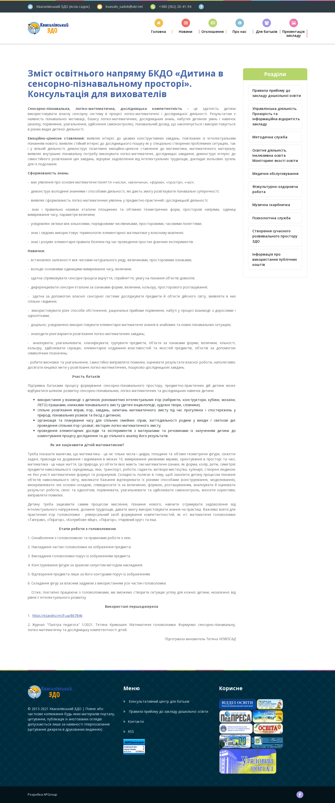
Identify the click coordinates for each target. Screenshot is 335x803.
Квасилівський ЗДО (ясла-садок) (63, 6)
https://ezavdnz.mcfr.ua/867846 (57, 615)
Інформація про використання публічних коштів (274, 259)
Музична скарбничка (271, 204)
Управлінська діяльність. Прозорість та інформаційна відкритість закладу (276, 116)
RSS (131, 731)
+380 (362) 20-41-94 (175, 6)
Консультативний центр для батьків (158, 701)
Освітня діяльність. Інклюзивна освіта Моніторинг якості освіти (275, 155)
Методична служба (269, 137)
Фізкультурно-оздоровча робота (275, 189)
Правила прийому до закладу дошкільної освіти (276, 93)
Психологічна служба (271, 218)
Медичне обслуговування (275, 173)
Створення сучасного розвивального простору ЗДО (274, 236)
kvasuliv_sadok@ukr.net (124, 6)
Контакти (136, 721)
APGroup (50, 794)
